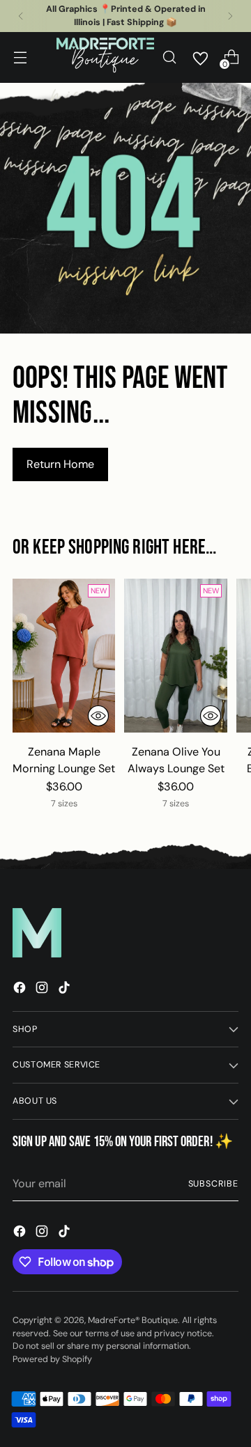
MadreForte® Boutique (133, 1320)
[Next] (230, 16)
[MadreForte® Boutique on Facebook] (21, 989)
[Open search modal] (169, 57)
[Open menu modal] (20, 57)
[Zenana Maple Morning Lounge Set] (64, 656)
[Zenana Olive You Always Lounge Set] (175, 656)
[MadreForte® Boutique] (105, 57)
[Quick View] (98, 716)
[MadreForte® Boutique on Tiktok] (65, 989)
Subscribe (213, 1183)
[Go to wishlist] (200, 57)
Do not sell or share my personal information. (102, 1346)
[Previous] (21, 16)
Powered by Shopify (52, 1359)
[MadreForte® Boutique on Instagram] (43, 989)
